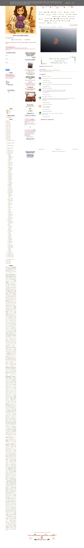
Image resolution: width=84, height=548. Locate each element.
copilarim (43, 82)
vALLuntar (7, 517)
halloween (7, 373)
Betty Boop (9, 304)
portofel (13, 452)
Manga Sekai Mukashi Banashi (11, 411)
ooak (7, 437)
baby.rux (9, 110)
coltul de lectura (11, 331)
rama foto (9, 466)
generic (9, 368)
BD (8, 302)
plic (8, 450)
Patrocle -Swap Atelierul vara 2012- (10, 201)
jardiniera (15, 387)
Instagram (14, 384)
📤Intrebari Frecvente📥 (56, 16)
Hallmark (13, 372)
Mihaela (15, 423)
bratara (15, 307)
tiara (8, 508)
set (15, 488)
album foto (9, 287)
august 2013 (10, 150)
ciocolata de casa (8, 327)
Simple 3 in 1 (10, 219)
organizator (12, 438)
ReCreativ (14, 467)
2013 (8, 139)
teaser (12, 503)
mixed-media (14, 427)
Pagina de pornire (58, 149)
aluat (13, 288)
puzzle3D (7, 464)
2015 (8, 136)
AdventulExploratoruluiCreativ (10, 283)
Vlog (12, 521)
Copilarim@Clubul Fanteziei (11, 335)
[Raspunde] (49, 76)
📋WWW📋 (55, 22)
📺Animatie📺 (46, 12)
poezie (15, 450)
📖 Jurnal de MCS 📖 (42, 22)
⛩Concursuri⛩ (48, 14)
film (11, 359)
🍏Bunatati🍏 (66, 12)
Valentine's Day (11, 516)
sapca (12, 479)
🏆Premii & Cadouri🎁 (48, 18)
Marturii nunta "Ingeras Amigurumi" (10, 177)
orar (6, 438)
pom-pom (15, 451)
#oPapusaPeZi (10, 269)
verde (15, 517)
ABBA (14, 278)
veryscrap (7, 519)
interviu (15, 386)
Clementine (7, 328)
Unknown (44, 104)
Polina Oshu (10, 451)
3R (15, 276)
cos (13, 336)
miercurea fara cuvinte (47, 71)
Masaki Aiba (8, 416)
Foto (42, 71)
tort (11, 513)
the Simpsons (7, 507)
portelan (8, 452)
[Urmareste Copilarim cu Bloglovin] (30, 116)
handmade (8, 376)
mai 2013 (9, 252)
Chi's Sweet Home (11, 325)
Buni (15, 311)
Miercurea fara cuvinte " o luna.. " (52, 27)
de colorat (9, 344)
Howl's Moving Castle (12, 380)
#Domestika (14, 267)
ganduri (8, 367)
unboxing (10, 515)
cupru (11, 341)
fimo (8, 360)
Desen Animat (13, 347)
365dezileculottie (11, 275)
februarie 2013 (10, 256)
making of (9, 409)
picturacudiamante (9, 448)
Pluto (11, 450)
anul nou (14, 294)
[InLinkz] (30, 126)
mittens (8, 427)
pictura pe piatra (9, 447)
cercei (11, 323)
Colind (15, 330)
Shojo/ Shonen (13, 490)
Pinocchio (10, 449)
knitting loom (10, 395)
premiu (13, 456)
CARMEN (44, 88)
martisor (14, 414)
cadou (15, 312)
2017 (8, 133)
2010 (8, 263)
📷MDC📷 (46, 20)
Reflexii (9, 468)
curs (15, 341)
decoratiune (8, 345)
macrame (7, 408)
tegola (11, 504)
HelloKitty (14, 378)
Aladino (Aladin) (10, 190)
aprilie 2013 (10, 254)
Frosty (7, 365)
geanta (15, 367)
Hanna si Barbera (9, 377)
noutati (15, 433)
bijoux (7, 305)
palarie (13, 439)
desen (7, 347)
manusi (15, 411)
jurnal (13, 390)
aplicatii (9, 295)
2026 (8, 121)
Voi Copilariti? (30, 111)
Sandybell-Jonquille (13, 478)
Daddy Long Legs (13, 342)
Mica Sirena (12, 420)
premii (7, 456)
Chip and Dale (11, 326)
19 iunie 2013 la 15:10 (46, 102)
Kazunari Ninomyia (9, 392)
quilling (7, 465)
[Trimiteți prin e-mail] (40, 69)
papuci (13, 443)
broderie (15, 308)
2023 (8, 125)
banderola (7, 300)
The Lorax (13, 506)
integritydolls (8, 386)
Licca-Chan (8, 405)
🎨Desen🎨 (55, 14)
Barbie (7, 301)
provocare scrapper (13, 460)
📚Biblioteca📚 (53, 12)
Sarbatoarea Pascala (13, 482)
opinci (14, 437)
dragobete (8, 353)
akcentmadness (8, 286)
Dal (7, 343)
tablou (15, 501)
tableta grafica (8, 501)
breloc (10, 308)
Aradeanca (14, 295)
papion (8, 443)
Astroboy (11, 297)
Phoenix (12, 446)
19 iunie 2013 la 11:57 (46, 80)
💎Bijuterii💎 (60, 12)
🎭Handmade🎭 (68, 14)
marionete (9, 414)
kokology (10, 396)
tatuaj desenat (7, 503)
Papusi (7, 444)
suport (9, 499)
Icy (15, 382)
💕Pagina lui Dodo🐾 (71, 16)
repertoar (14, 468)
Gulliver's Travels (13, 370)
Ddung (15, 343)
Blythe (15, 306)
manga (9, 410)
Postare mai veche (75, 149)
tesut (12, 505)
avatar (9, 298)
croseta (7, 340)
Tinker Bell (10, 509)
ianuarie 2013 (10, 259)
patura (15, 444)
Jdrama (8, 388)
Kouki (11, 397)
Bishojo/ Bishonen (13, 305)
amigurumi (8, 289)
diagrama (10, 348)
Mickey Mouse (8, 421)
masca (13, 416)
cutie (8, 342)
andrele (9, 291)
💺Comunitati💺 (41, 14)
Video (11, 520)
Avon (6, 299)
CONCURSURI (30, 74)
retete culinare (13, 470)
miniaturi (7, 425)
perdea (12, 445)
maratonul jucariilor (11, 412)
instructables (12, 385)
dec (14, 344)
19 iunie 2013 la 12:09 (46, 86)
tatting (14, 502)
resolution (7, 470)
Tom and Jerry (14, 510)
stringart (15, 495)
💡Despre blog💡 (61, 14)
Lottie (10, 407)
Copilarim (35, 532)
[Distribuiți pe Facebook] (44, 69)
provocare (14, 459)
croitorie (12, 339)
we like (8, 523)
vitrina (7, 521)
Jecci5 (11, 388)
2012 (8, 260)
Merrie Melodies (9, 419)
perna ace (8, 446)
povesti (11, 453)
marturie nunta (11, 415)
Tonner (7, 513)
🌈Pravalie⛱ (41, 19)
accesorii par (12, 279)
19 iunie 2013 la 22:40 (46, 116)
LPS (14, 407)
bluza (11, 306)
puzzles (12, 464)
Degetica (13, 346)
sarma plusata (11, 483)
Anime (7, 293)
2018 (8, 132)
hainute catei (9, 371)
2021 (8, 128)
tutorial (14, 514)
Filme (15, 359)
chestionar (14, 324)
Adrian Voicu (8, 280)
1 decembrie (8, 270)
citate (13, 327)
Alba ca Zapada (14, 286)
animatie (11, 292)
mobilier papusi (9, 429)
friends (11, 364)
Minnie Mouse (8, 426)
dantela (11, 343)
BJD (8, 306)
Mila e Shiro (9, 424)
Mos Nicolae (14, 430)
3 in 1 (15, 272)
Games (12, 365)
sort (6, 494)
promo (7, 459)
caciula (10, 312)
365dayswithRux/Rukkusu (10, 274)
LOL (6, 407)
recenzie (9, 467)
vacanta (15, 515)
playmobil (14, 449)
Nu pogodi (10, 434)
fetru (7, 359)
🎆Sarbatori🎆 (56, 18)
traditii (15, 513)
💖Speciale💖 (72, 18)
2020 (8, 129)
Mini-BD (13, 424)
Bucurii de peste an (9, 310)
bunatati (7, 311)
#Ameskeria (8, 267)
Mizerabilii (9, 428)
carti (11, 320)
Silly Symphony (11, 491)
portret (7, 453)
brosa (9, 309)
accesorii (7, 279)
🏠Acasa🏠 (41, 12)
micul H (14, 421)
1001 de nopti (14, 271)
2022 (8, 126)
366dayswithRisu (9, 276)
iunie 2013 (9, 153)
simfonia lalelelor (8, 492)
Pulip (9, 462)
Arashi (8, 296)
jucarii (15, 388)
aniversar (14, 293)
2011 (8, 262)
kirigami (15, 394)
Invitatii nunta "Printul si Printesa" (10, 185)
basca (15, 301)
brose (14, 309)
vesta (11, 519)
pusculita (12, 463)
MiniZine (12, 425)
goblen (7, 369)
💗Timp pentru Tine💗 (64, 18)
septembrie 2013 (10, 148)
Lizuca (13, 406)
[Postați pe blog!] (41, 69)
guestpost (7, 370)
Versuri (11, 518)
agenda (9, 284)
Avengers (13, 298)
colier (9, 330)
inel (15, 383)
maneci (15, 409)
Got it (73, 2)
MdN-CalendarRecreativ (13, 418)
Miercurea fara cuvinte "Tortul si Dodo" (10, 222)
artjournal (7, 297)
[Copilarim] (11, 106)
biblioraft (13, 304)
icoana (12, 382)
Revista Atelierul (12, 471)
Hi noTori (8, 379)
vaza (11, 517)
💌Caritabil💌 (72, 12)
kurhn (12, 398)
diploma (15, 348)
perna (15, 445)
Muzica (14, 431)
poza (7, 454)
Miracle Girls (14, 426)
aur (15, 297)
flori (11, 360)
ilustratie (12, 383)
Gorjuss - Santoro (12, 369)
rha (8, 113)
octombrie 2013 (10, 145)
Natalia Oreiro (11, 432)
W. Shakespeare (14, 522)
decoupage (7, 346)
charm (10, 324)
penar (8, 445)
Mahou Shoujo (13, 408)
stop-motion (10, 495)
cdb (8, 322)
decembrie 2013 (10, 140)
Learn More (67, 2)
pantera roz (14, 441)
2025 (8, 122)
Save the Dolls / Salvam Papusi (11, 484)
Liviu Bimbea (45, 113)
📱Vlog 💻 (49, 22)
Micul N (9, 422)
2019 (8, 130)
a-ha (10, 278)
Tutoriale (30, 110)
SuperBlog (8, 497)
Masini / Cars (8, 417)
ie (8, 383)
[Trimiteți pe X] (43, 69)
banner (12, 300)
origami (7, 439)
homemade (14, 379)
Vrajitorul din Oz (8, 522)
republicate (10, 469)
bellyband (15, 303)
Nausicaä (7, 433)
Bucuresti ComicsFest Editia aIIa (10, 173)
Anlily (10, 294)
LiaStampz (7, 404)
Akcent (12, 285)
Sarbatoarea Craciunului (11, 480)
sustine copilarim (11, 500)
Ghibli (13, 368)
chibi (6, 326)
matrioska (13, 417)
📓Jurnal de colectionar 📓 (65, 20)
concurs (7, 333)
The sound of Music (13, 507)
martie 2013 (10, 255)
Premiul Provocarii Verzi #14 (10, 226)
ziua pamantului (13, 529)
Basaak (11, 301)
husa (6, 381)
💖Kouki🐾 (64, 16)
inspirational (9, 384)
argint (13, 296)
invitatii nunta (10, 387)
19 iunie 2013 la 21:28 (46, 109)
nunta (15, 434)
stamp (15, 494)
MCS (6, 418)
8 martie (9, 277)
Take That (9, 502)
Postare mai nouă (41, 149)
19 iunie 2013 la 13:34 (46, 94)
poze (12, 454)
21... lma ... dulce (10, 198)
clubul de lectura (13, 329)
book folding (10, 307)
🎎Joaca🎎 (75, 14)
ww (51, 71)
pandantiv (8, 440)
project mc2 (12, 458)
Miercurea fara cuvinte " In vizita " (10, 242)
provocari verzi (13, 461)
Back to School (11, 299)
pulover (7, 463)
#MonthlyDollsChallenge (12, 268)
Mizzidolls (14, 428)
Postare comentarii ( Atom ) (60, 151)
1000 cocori (8, 271)
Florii (13, 361)
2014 (8, 137)
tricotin (10, 514)
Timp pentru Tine (13, 508)
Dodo (15, 349)
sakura (43, 76)
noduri (12, 433)
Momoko (9, 430)
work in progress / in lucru (11, 525)
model (15, 429)
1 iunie (13, 270)
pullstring (13, 462)
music (9, 431)
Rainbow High (13, 465)
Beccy (11, 303)
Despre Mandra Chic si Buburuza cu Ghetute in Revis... (10, 194)
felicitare (9, 358)
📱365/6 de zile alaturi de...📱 (55, 20)
